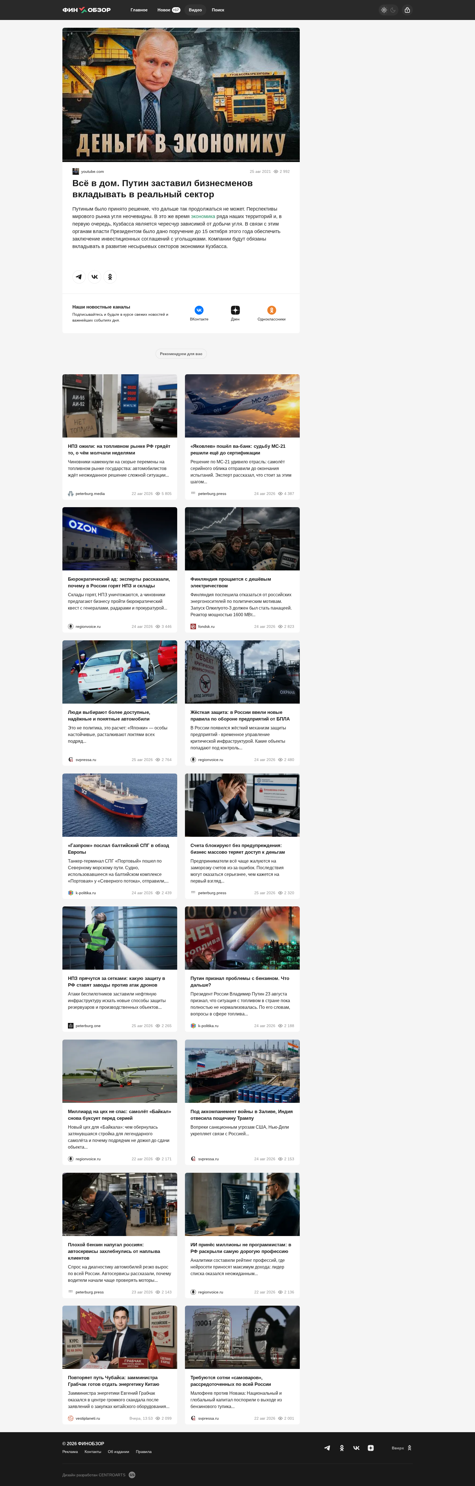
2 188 (289, 1025)
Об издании (118, 1451)
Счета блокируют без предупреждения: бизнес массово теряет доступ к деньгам (237, 849)
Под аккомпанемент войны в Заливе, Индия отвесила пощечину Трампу (241, 1115)
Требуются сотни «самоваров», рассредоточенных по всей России (230, 1381)
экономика (203, 216)
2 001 (289, 1418)
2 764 (167, 759)
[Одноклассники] (341, 1448)
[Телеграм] (327, 1448)
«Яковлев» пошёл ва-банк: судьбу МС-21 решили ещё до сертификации (237, 449)
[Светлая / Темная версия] (388, 10)
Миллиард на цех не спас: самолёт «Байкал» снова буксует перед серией (119, 1115)
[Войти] (407, 10)
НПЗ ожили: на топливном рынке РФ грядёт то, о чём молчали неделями (119, 449)
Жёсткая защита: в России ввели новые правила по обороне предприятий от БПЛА (240, 716)
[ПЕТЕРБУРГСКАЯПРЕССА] (193, 493)
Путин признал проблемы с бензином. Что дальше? (239, 982)
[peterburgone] (71, 1026)
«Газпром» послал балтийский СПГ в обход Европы (118, 849)
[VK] (356, 1448)
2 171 (167, 1159)
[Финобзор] (86, 10)
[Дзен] (370, 1448)
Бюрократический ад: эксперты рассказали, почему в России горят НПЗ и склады (119, 582)
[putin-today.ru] (75, 171)
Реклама (70, 1451)
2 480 (289, 759)
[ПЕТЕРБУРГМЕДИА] (71, 493)
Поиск (218, 9)
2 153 (289, 1159)
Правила (144, 1451)
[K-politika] (71, 893)
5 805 (167, 493)
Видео (195, 9)
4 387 (289, 493)
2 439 (167, 892)
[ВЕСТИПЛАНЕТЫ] (71, 1418)
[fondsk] (193, 626)
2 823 (289, 626)
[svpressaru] (71, 760)
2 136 (289, 1292)
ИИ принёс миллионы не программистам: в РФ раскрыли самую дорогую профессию (240, 1248)
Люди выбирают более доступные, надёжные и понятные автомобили (109, 716)
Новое (168, 9)
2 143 (167, 1292)
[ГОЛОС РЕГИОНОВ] (71, 626)
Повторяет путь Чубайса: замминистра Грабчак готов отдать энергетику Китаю (113, 1381)
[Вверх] (402, 1448)
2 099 (167, 1418)
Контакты (93, 1451)
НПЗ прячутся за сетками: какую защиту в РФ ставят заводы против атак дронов (116, 982)
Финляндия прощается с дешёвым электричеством (230, 582)
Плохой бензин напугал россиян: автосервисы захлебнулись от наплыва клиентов (114, 1251)
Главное (139, 9)
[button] (79, 277)
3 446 (167, 626)
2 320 (289, 892)
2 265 (167, 1025)
